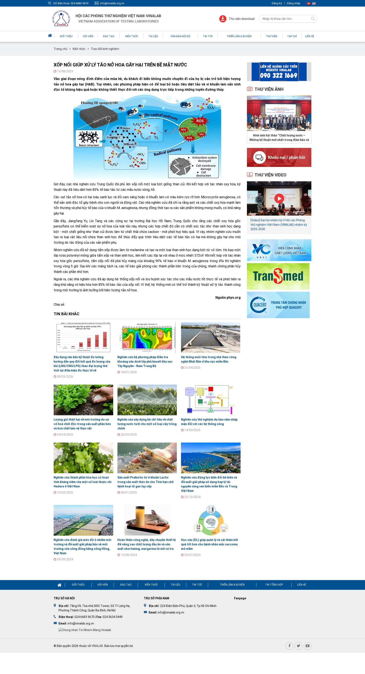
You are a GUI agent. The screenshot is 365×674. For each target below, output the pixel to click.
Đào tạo (108, 36)
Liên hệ (309, 36)
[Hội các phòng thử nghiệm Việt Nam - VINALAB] (107, 19)
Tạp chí (292, 36)
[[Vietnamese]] (309, 3)
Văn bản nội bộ (180, 36)
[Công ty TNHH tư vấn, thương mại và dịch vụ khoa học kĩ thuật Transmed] (278, 276)
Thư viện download (242, 19)
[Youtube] (307, 646)
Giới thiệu (66, 36)
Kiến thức (131, 36)
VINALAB (97, 646)
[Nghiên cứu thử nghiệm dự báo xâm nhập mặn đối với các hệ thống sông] (211, 400)
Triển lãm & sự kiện (239, 36)
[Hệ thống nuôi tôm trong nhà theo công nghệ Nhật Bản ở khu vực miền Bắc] (211, 337)
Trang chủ (60, 49)
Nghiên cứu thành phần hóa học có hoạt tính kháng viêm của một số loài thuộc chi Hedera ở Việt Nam (83, 482)
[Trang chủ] (50, 35)
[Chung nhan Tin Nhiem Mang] (85, 630)
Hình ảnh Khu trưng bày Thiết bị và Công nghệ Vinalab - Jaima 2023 (279, 137)
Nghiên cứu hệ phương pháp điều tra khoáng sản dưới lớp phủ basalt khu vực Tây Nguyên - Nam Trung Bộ (145, 361)
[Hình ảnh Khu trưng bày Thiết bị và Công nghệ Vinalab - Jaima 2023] (279, 113)
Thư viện (271, 36)
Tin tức (208, 36)
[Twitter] (298, 646)
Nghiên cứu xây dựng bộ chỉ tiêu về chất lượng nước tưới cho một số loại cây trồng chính (147, 424)
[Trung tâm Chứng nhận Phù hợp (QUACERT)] (278, 305)
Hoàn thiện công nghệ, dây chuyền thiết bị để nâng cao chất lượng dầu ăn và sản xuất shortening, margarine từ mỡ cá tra (146, 544)
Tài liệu (153, 36)
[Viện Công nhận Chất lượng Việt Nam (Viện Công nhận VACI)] (279, 250)
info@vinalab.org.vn (112, 3)
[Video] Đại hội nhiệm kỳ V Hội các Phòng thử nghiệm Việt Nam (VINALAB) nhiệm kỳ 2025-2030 (279, 225)
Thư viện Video (270, 174)
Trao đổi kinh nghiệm (105, 49)
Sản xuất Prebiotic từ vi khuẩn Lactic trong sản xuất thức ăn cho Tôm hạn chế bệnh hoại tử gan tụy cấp (145, 482)
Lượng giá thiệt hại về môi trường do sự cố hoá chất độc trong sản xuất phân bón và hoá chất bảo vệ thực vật (82, 424)
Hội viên (88, 36)
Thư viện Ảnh (269, 89)
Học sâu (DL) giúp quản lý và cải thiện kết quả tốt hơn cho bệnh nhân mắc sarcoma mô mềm (209, 544)
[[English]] (314, 3)
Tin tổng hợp (274, 584)
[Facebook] (289, 646)
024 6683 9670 (79, 3)
